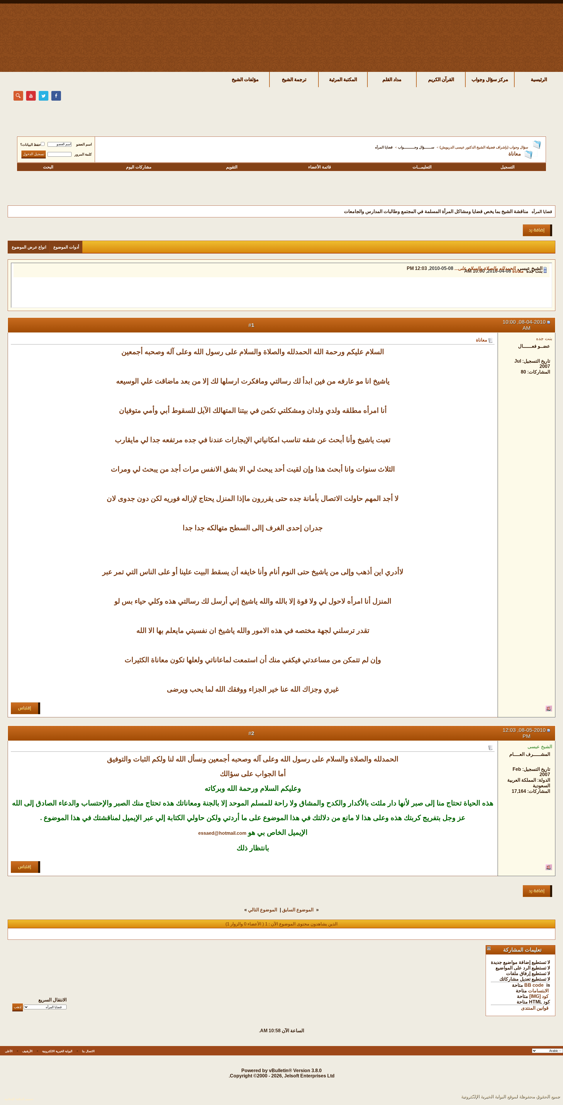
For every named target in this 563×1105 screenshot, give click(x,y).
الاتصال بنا (88, 1051)
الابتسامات (538, 990)
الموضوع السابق (297, 909)
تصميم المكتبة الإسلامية (18, 1099)
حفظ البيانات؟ (30, 145)
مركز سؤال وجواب (490, 79)
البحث (48, 167)
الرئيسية (539, 79)
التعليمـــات (422, 167)
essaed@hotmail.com (222, 833)
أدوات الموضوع (66, 247)
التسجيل (508, 167)
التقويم (232, 167)
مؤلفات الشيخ (245, 79)
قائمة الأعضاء (319, 167)
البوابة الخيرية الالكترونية (57, 1051)
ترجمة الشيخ (294, 79)
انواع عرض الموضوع (29, 247)
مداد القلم (391, 79)
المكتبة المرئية (343, 79)
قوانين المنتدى (535, 1008)
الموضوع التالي (262, 909)
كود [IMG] (539, 996)
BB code (534, 985)
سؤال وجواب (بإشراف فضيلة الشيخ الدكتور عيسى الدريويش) (484, 147)
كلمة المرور (83, 154)
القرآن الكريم (441, 79)
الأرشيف (27, 1051)
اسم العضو (84, 144)
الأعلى (9, 1051)
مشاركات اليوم (139, 167)
